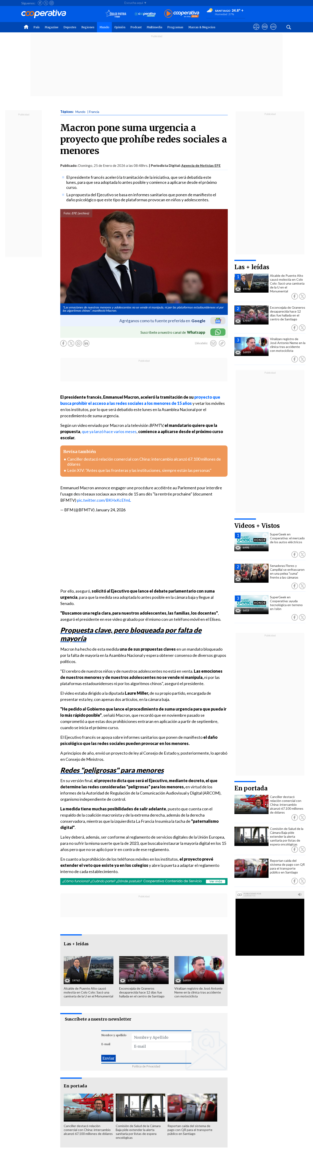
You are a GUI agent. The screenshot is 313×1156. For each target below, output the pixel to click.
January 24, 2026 (110, 509)
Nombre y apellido (113, 1035)
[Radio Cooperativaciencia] (145, 14)
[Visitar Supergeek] (273, 31)
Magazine (51, 27)
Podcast (136, 27)
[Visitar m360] (265, 31)
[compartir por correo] (213, 343)
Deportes (69, 27)
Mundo (104, 27)
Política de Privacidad (146, 1066)
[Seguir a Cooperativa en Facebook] (40, 3)
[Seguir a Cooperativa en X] (46, 3)
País (36, 27)
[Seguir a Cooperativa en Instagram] (51, 3)
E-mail (105, 1044)
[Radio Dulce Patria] (116, 14)
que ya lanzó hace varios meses (109, 431)
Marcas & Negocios (201, 27)
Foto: (67, 213)
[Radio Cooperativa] (181, 13)
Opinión (119, 27)
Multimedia (154, 27)
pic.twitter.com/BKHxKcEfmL (104, 500)
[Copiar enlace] (222, 343)
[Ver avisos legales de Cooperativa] (256, 31)
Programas (175, 27)
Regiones (87, 27)
